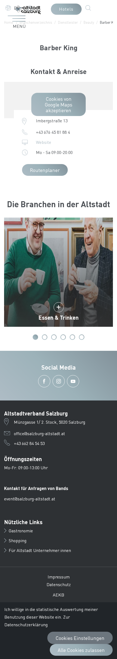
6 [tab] (81, 337)
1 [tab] (35, 337)
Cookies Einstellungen (80, 638)
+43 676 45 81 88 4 (53, 132)
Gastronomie (21, 530)
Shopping (17, 540)
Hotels (66, 9)
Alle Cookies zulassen (81, 650)
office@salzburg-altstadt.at (39, 433)
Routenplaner (45, 170)
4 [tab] (63, 337)
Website (43, 142)
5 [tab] (72, 337)
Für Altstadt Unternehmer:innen (40, 550)
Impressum (59, 577)
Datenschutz (59, 584)
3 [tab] (54, 337)
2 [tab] (44, 337)
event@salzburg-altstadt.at (29, 498)
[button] (14, 8)
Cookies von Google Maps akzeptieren (58, 104)
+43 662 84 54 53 (29, 443)
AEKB (58, 595)
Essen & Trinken (58, 317)
